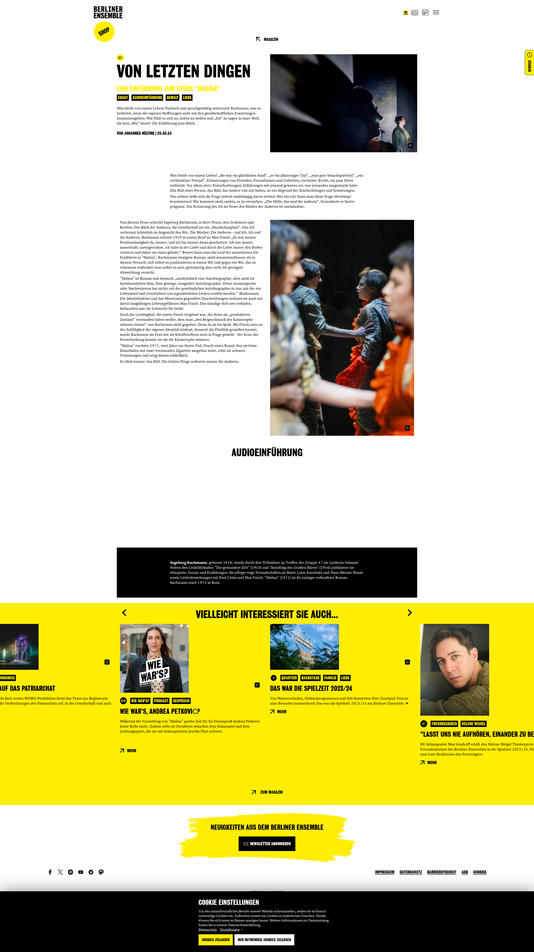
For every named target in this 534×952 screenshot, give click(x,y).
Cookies (479, 872)
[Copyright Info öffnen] (410, 146)
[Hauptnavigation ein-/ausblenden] (436, 12)
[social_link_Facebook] (50, 872)
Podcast (161, 700)
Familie (330, 677)
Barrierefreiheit (441, 872)
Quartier (289, 677)
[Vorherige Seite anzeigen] (124, 612)
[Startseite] (108, 12)
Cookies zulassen (215, 940)
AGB (465, 872)
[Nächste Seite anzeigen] (410, 612)
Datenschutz (208, 929)
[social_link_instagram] (70, 872)
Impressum (384, 872)
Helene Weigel (474, 723)
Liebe (187, 97)
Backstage (310, 677)
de (405, 12)
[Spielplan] (425, 12)
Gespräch (181, 700)
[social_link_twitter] (60, 872)
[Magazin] (414, 12)
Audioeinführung (147, 97)
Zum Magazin (271, 792)
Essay (123, 97)
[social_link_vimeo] (90, 872)
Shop (104, 32)
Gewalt (172, 97)
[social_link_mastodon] (101, 872)
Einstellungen (230, 929)
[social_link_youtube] (80, 872)
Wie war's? (140, 700)
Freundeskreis (444, 723)
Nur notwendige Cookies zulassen (264, 940)
